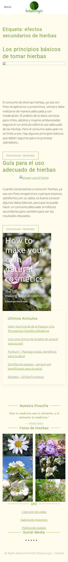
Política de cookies (34, 528)
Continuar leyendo (20, 155)
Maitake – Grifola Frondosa (26, 377)
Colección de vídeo (34, 512)
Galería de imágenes (34, 520)
